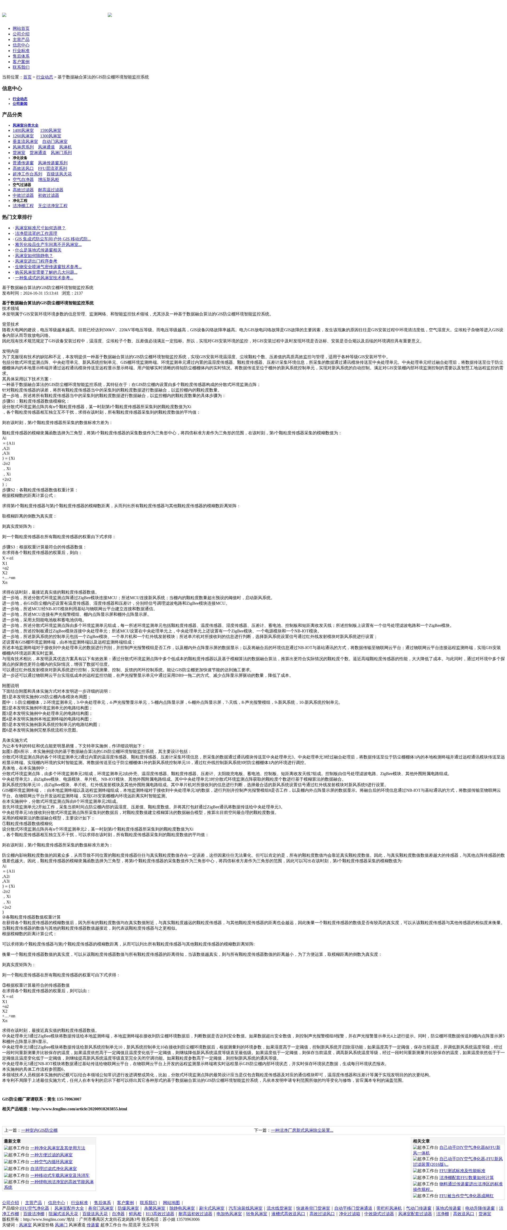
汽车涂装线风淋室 (245, 1208)
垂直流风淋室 (25, 141)
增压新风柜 (48, 179)
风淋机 (65, 147)
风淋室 (25, 1225)
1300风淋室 (50, 136)
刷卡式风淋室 (211, 1208)
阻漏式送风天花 (63, 1214)
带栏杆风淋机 (389, 1208)
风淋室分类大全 (26, 125)
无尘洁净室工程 (53, 205)
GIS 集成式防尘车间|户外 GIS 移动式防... (53, 239)
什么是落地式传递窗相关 (38, 250)
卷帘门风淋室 (101, 1208)
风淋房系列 (23, 147)
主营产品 (21, 39)
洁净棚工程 (23, 205)
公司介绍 (21, 34)
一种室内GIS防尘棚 (39, 1130)
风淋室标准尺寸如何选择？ (40, 228)
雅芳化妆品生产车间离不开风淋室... (48, 244)
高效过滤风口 (322, 1214)
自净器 (118, 1214)
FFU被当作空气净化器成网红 (466, 1196)
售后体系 (21, 56)
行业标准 (21, 50)
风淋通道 (46, 147)
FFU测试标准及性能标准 (462, 1170)
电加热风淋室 (229, 1214)
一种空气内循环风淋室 (51, 1161)
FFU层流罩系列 (52, 168)
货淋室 (19, 152)
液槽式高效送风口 (288, 1214)
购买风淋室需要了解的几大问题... (46, 272)
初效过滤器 (48, 195)
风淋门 (61, 1225)
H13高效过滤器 (160, 1214)
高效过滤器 (23, 190)
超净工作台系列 (27, 174)
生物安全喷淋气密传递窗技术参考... (48, 266)
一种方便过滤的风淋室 (51, 1155)
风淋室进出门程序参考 (36, 261)
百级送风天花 (59, 174)
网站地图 (171, 1202)
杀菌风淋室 (154, 1208)
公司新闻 (20, 104)
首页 (27, 77)
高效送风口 (23, 168)
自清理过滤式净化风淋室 (53, 1168)
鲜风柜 (135, 1214)
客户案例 (21, 61)
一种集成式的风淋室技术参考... (44, 278)
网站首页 (21, 28)
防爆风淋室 (128, 1208)
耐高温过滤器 (50, 190)
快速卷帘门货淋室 (313, 1208)
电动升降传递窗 (480, 1208)
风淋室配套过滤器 (415, 1214)
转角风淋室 (256, 1214)
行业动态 (44, 77)
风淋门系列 (61, 152)
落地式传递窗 (448, 1208)
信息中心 (21, 45)
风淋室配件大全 (69, 1208)
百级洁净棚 (33, 1214)
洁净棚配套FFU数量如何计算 (466, 1177)
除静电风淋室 (182, 1208)
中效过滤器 (23, 195)
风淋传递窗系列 (53, 163)
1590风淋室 (50, 130)
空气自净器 (23, 179)
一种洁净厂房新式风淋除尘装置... (302, 1130)
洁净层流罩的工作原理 (36, 233)
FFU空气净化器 (34, 1208)
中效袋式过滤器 (379, 1214)
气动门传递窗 (418, 1208)
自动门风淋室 (55, 141)
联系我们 (21, 67)
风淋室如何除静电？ (34, 255)
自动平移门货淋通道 (353, 1208)
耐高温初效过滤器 (195, 1214)
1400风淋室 (23, 130)
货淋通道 (38, 152)
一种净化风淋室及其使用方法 (57, 1148)
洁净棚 (442, 1214)
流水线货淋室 (279, 1208)
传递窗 (93, 1225)
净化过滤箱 (349, 1214)
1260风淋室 (23, 136)
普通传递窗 (23, 163)
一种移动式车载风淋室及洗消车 (60, 1175)
